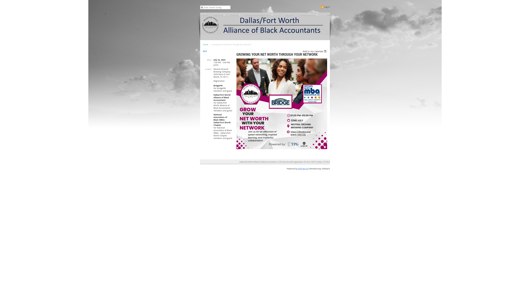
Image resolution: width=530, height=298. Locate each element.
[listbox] (315, 51)
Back (205, 51)
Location (208, 69)
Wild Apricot (303, 168)
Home (205, 44)
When (209, 60)
